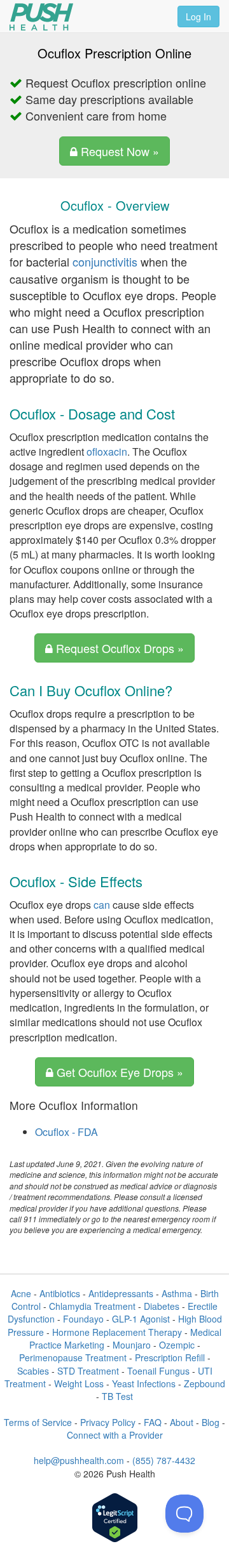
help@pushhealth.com (79, 1460)
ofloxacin (107, 451)
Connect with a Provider (115, 1435)
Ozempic (177, 1344)
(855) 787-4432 (163, 1460)
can (102, 904)
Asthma (177, 1293)
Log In (198, 16)
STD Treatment (88, 1370)
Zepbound (204, 1383)
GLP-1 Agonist (141, 1318)
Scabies (33, 1370)
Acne (21, 1293)
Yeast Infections (144, 1383)
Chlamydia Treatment (92, 1306)
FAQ (153, 1422)
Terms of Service (38, 1422)
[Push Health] (41, 16)
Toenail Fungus (158, 1370)
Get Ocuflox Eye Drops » (118, 1072)
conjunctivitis (105, 261)
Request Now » (118, 151)
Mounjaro (132, 1344)
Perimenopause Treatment (73, 1357)
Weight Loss (79, 1383)
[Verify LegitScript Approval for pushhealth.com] (115, 1519)
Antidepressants (120, 1293)
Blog (210, 1422)
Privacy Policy (107, 1422)
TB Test (117, 1396)
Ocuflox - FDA (66, 1132)
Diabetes (161, 1306)
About (181, 1422)
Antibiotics (59, 1293)
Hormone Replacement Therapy (117, 1332)
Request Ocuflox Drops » (118, 648)
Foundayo (83, 1318)
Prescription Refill (170, 1357)
